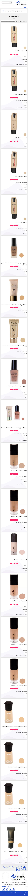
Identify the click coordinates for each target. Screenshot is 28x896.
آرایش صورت (9, 11)
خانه (24, 11)
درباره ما (9, 886)
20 (13, 867)
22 (8, 867)
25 (25, 869)
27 (21, 869)
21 (10, 867)
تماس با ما (4, 886)
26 (23, 869)
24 (4, 867)
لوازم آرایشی (17, 11)
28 (19, 869)
